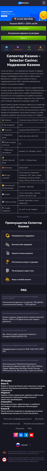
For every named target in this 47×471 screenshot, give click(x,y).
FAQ (29, 428)
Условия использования (34, 423)
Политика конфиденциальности (18, 419)
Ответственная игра (11, 423)
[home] (23, 3)
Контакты (39, 419)
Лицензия (20, 428)
